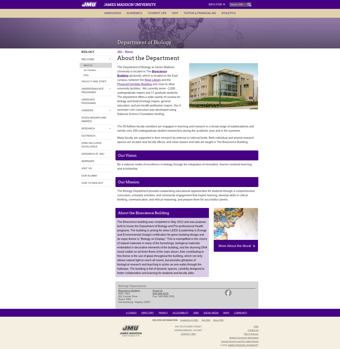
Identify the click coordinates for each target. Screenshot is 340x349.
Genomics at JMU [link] (92, 153)
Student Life (157, 13)
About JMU (218, 320)
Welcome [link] (87, 59)
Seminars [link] (87, 161)
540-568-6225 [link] (161, 293)
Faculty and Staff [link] (94, 81)
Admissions (112, 13)
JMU (119, 51)
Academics (134, 13)
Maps (226, 313)
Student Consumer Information (244, 338)
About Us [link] (88, 65)
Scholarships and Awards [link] (93, 119)
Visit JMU (205, 320)
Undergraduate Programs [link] (92, 90)
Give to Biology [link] (92, 183)
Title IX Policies (251, 334)
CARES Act (253, 330)
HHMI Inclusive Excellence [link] (91, 145)
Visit (175, 13)
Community (240, 313)
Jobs (196, 313)
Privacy (163, 313)
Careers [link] (87, 110)
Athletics (228, 13)
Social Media (211, 313)
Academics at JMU (189, 320)
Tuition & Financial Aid (200, 13)
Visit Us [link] (86, 168)
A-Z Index (131, 313)
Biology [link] (87, 51)
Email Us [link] (158, 290)
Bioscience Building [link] (129, 290)
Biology (129, 51)
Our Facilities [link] (90, 70)
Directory (147, 313)
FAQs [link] (86, 75)
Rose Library (153, 79)
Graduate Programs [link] (88, 101)
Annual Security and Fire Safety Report (240, 341)
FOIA (256, 326)
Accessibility (180, 313)
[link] (228, 295)
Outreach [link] (88, 135)
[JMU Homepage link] (130, 336)
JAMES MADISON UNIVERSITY (243, 345)
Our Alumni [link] (89, 175)
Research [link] (88, 128)
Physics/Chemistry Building (134, 84)
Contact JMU (188, 334)
